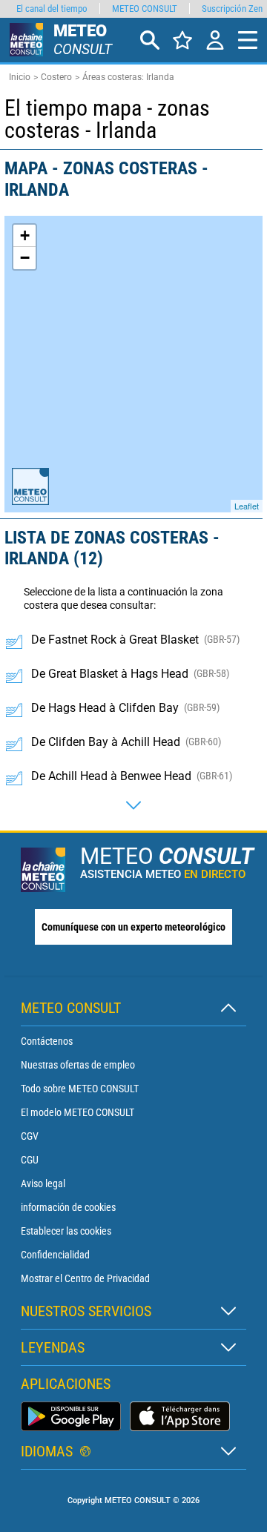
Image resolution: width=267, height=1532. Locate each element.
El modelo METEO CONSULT (77, 1112)
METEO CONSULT (144, 8)
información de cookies (68, 1207)
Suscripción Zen (232, 8)
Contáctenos (47, 1041)
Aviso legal (43, 1183)
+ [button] (25, 235)
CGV (30, 1136)
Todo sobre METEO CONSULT (80, 1088)
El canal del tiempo (52, 8)
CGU (30, 1160)
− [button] (25, 257)
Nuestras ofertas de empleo (78, 1065)
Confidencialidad (55, 1255)
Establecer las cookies (66, 1231)
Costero (56, 77)
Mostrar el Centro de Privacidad (85, 1278)
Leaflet (246, 506)
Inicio (19, 77)
